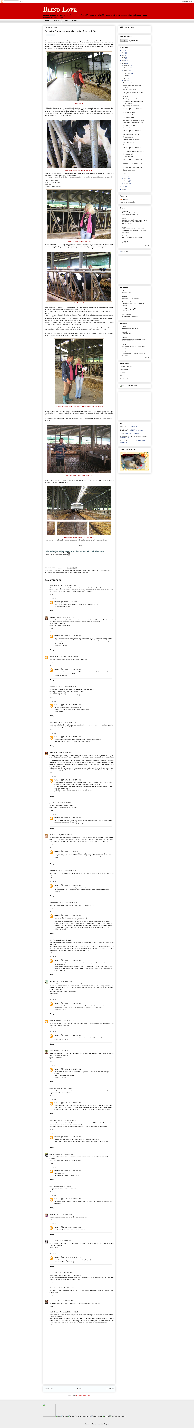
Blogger (106, 1424)
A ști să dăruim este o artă (131, 134)
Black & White (126, 314)
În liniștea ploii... (128, 137)
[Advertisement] (79, 1370)
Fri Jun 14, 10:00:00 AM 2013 (72, 1227)
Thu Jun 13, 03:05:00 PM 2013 (72, 1199)
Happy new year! (126, 333)
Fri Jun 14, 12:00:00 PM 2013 (72, 1257)
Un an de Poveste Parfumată (131, 139)
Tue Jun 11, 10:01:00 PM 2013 (62, 803)
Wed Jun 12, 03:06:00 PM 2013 (63, 1088)
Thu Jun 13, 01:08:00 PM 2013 (72, 817)
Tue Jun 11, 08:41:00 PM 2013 (65, 617)
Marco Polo (53, 752)
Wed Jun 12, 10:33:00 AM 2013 (63, 1051)
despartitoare (68, 570)
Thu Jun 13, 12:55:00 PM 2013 (72, 705)
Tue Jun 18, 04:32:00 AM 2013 (69, 1312)
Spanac (124, 218)
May (125, 173)
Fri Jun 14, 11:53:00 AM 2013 (63, 1241)
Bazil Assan (125, 243)
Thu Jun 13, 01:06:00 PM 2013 (72, 780)
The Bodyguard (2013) (129, 90)
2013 (123, 63)
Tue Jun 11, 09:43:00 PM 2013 (66, 752)
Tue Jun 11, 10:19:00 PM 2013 (63, 835)
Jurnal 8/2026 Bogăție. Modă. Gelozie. (132, 237)
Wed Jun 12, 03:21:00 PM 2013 (67, 1120)
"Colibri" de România (129, 156)
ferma (75, 570)
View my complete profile (127, 202)
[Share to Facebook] (74, 568)
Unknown (54, 568)
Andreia (52, 1154)
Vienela (52, 1273)
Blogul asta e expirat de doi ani (130, 298)
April (125, 176)
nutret (106, 570)
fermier (79, 570)
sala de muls (68, 572)
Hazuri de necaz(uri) (129, 142)
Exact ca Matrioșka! (129, 83)
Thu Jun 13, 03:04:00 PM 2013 (72, 1170)
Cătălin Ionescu (54, 1312)
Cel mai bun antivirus (129, 117)
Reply (51, 594)
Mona (51, 1214)
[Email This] (68, 568)
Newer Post (49, 1389)
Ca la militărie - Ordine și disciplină (133, 151)
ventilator (76, 572)
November (127, 68)
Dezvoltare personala (126, 366)
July (125, 78)
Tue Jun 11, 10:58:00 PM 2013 (68, 902)
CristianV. (125, 241)
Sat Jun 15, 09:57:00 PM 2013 (65, 1288)
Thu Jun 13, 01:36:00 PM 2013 (72, 1069)
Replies (54, 598)
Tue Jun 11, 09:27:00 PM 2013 (67, 687)
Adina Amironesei (125, 376)
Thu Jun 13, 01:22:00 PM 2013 (72, 915)
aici (84, 335)
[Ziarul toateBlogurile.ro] (58, 1416)
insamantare (94, 570)
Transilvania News (125, 379)
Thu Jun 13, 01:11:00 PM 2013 (72, 851)
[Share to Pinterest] (76, 568)
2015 (123, 58)
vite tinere (82, 572)
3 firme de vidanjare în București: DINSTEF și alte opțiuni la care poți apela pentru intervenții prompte (134, 221)
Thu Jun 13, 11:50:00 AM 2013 (72, 601)
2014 (123, 60)
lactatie (101, 570)
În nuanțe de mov (128, 128)
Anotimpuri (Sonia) (128, 302)
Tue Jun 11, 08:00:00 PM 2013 (67, 585)
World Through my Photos (130, 309)
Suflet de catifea (126, 292)
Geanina (124, 344)
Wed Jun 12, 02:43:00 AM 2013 (65, 1020)
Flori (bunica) (126, 352)
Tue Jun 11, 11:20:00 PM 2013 (62, 940)
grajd (89, 570)
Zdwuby (52, 1301)
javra (51, 803)
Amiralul (124, 337)
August (126, 75)
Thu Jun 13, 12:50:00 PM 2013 (72, 669)
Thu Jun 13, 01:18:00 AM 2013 (62, 1186)
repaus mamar (60, 572)
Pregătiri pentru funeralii (130, 99)
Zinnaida (125, 236)
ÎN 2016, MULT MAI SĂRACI (130, 316)
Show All (147, 245)
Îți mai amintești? (128, 154)
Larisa (51, 1051)
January (126, 183)
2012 (123, 187)
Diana (124, 326)
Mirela (51, 835)
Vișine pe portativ (128, 115)
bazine (57, 570)
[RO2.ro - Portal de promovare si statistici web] (79, 1416)
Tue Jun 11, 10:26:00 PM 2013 (67, 870)
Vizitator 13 (126, 96)
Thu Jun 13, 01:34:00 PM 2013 (72, 1035)
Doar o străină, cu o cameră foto (132, 167)
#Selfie (122, 433)
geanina (52, 1241)
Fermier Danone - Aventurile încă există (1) (57, 553)
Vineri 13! (56, 20)
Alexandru (53, 1288)
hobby (66, 20)
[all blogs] (64, 1416)
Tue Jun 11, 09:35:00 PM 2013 (67, 722)
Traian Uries (53, 585)
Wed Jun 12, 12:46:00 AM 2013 (62, 981)
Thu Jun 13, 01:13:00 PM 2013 (72, 885)
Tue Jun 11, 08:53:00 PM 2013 (69, 656)
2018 (123, 50)
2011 (123, 189)
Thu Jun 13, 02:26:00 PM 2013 (72, 1136)
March (125, 178)
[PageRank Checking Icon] (117, 1416)
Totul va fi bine (124, 427)
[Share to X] (72, 568)
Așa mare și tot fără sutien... (131, 106)
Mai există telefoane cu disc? (131, 145)
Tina (51, 981)
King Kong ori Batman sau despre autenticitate (133, 436)
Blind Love (60, 9)
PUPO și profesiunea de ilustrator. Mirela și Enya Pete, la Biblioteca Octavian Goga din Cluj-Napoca (134, 230)
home (47, 20)
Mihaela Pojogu (54, 656)
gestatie (84, 570)
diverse (74, 20)
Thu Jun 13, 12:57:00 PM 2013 (72, 737)
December (127, 65)
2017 (123, 53)
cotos (51, 1088)
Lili (123, 291)
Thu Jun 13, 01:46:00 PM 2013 (72, 1103)
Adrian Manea (54, 902)
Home (79, 1389)
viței (87, 572)
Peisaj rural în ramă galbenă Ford (133, 122)
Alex (51, 1186)
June (125, 81)
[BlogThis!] (70, 568)
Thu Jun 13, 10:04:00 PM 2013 (63, 1214)
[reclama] (106, 1416)
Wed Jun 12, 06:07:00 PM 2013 (64, 1154)
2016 (123, 55)
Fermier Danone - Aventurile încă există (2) (57, 554)
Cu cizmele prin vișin (129, 125)
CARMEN (52, 617)
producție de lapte (50, 572)
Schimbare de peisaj (129, 112)
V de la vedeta (124, 369)
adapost (51, 570)
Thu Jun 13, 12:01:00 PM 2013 (72, 635)
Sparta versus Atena (129, 170)
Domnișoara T (124, 430)
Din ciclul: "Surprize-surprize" (128, 441)
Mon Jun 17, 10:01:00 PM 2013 (64, 1301)
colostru (61, 570)
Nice (51, 940)
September (127, 73)
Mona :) (124, 332)
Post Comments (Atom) (83, 1395)
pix (109, 570)
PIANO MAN (125, 310)
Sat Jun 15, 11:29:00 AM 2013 (63, 1273)
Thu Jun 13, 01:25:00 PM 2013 (72, 960)
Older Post (109, 1389)
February (126, 181)
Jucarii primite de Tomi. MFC (130, 328)
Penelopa (122, 373)
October (126, 70)
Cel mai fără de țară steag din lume (133, 120)
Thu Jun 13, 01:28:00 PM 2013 (72, 1003)
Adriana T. (125, 296)
